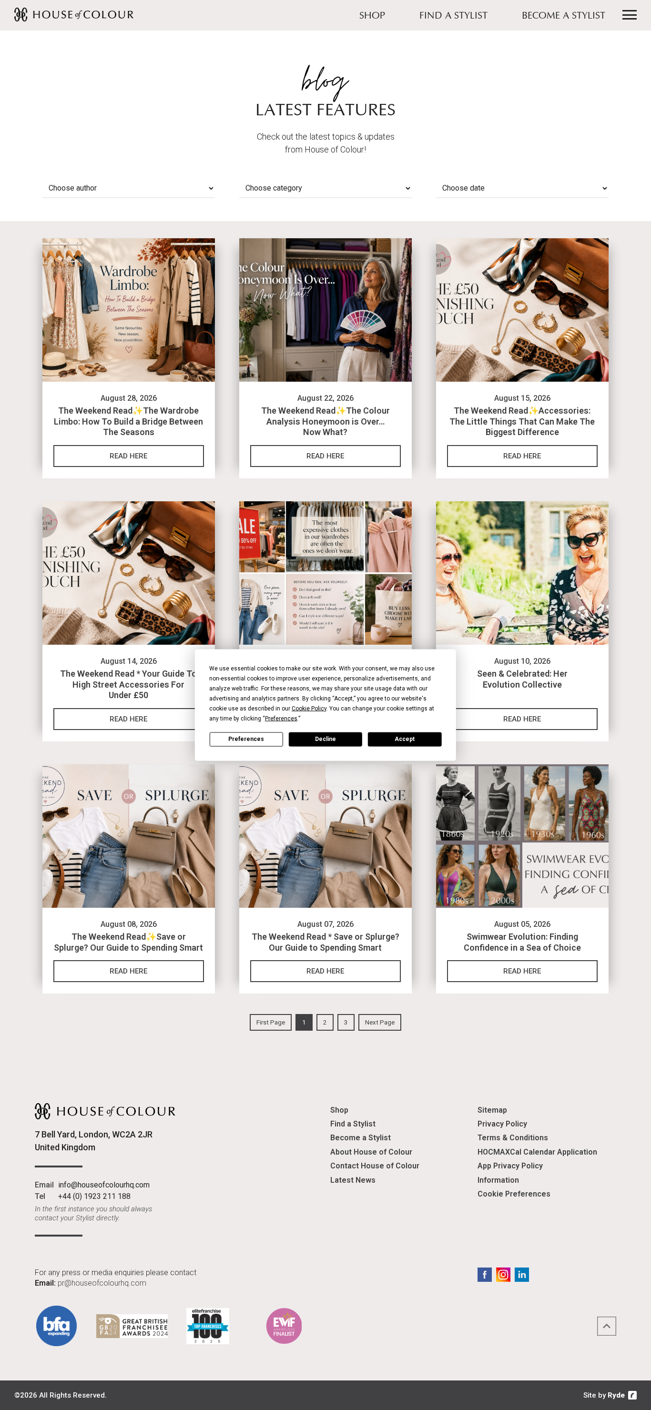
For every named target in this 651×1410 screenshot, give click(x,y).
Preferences (246, 739)
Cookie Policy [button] (309, 708)
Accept (405, 739)
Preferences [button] (281, 718)
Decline (325, 739)
